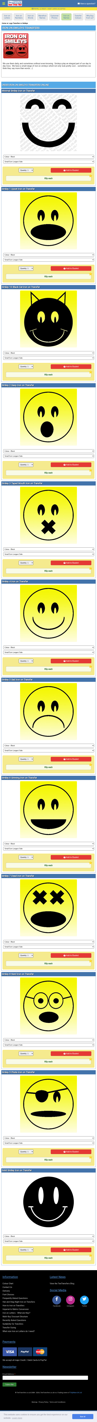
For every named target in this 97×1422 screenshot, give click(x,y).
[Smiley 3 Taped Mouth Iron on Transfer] (48, 543)
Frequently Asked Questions (15, 1298)
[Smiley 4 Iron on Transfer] (48, 641)
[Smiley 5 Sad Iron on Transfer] (48, 739)
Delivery (6, 1291)
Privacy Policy (43, 1402)
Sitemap (35, 1402)
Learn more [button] (17, 1418)
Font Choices (8, 1294)
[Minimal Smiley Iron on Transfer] (48, 150)
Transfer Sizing (9, 1327)
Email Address (9, 1374)
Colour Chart (8, 1283)
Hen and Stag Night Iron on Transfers (19, 1302)
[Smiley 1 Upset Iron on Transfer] (48, 248)
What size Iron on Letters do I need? (19, 1331)
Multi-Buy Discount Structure (15, 1316)
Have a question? (87, 3)
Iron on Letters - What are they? (16, 1313)
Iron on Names (66, 17)
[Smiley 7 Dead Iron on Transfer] (48, 935)
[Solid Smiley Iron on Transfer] (48, 1230)
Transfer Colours (78, 17)
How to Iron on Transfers (13, 1305)
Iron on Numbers (19, 17)
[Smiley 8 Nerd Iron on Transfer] (48, 1034)
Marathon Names (42, 17)
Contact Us (7, 1287)
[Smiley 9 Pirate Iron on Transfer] (48, 1132)
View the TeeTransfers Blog (62, 1283)
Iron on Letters (7, 17)
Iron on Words (31, 17)
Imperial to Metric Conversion (16, 1309)
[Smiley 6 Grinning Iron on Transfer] (48, 837)
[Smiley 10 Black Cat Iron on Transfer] (48, 347)
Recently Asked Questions (14, 1320)
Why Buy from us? (90, 17)
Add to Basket (72, 170)
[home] (14, 6)
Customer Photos (55, 17)
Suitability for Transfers (13, 1324)
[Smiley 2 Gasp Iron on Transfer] (48, 445)
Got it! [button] (83, 1417)
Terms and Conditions (57, 1402)
